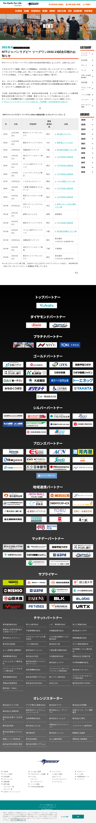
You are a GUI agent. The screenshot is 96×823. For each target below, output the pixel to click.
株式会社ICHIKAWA (34, 683)
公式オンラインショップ (12, 791)
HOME (6, 771)
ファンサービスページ (59, 779)
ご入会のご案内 (57, 774)
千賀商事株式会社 (33, 631)
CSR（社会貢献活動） (86, 76)
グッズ (83, 70)
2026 (83, 119)
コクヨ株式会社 (32, 644)
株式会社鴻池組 (9, 644)
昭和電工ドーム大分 (65, 143)
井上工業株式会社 (80, 624)
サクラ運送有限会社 (80, 644)
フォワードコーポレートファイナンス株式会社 (59, 670)
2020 (83, 148)
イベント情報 (85, 94)
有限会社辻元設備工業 (81, 656)
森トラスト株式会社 (57, 677)
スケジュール (8, 779)
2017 (83, 162)
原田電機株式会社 (33, 670)
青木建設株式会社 (10, 624)
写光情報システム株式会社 (82, 650)
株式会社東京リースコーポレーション (36, 663)
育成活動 (84, 82)
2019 (83, 153)
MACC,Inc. (53, 683)
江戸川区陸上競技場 (65, 157)
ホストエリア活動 (85, 106)
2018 (83, 157)
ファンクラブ (56, 771)
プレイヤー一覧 (9, 786)
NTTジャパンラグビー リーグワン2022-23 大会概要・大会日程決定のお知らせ (36, 102)
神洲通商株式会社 (10, 656)
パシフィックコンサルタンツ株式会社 (12, 670)
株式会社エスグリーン (12, 638)
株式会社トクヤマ (56, 662)
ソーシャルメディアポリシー (47, 807)
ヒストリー (34, 779)
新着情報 (6, 781)
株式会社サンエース (34, 650)
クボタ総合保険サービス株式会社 (59, 638)
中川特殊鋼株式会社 (80, 662)
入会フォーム (56, 776)
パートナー (85, 99)
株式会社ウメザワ (80, 631)
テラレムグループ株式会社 (12, 663)
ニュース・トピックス (21, 47)
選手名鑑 (6, 784)
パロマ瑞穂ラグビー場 (66, 181)
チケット (84, 65)
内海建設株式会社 (56, 631)
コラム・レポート (85, 88)
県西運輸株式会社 (80, 638)
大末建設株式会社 (56, 656)
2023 (83, 134)
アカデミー (81, 771)
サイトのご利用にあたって (48, 805)
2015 (83, 172)
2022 (83, 138)
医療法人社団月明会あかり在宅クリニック (12, 631)
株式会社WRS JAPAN (81, 683)
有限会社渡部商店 (10, 683)
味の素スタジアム (64, 134)
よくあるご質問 (36, 771)
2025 (83, 124)
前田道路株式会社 (10, 677)
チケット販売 (8, 774)
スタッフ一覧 (8, 789)
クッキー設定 (64, 816)
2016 (83, 167)
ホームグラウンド (36, 781)
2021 (83, 143)
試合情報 (84, 60)
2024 (83, 129)
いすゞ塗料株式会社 (57, 624)
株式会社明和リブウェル (36, 677)
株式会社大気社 (32, 656)
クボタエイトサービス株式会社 (36, 638)
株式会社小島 (54, 644)
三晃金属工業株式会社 (58, 650)
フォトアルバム (57, 781)
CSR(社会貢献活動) (37, 786)
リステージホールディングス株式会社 (82, 677)
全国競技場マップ (83, 776)
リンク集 (80, 774)
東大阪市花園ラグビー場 (66, 150)
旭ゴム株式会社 (32, 624)
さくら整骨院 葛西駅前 (12, 650)
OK (78, 816)
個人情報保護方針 (47, 809)
